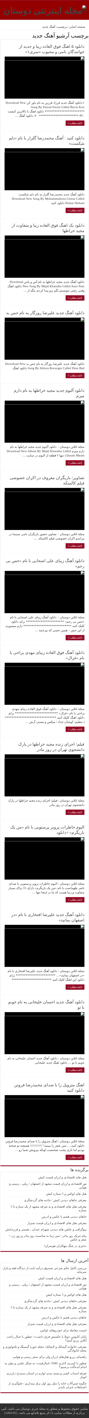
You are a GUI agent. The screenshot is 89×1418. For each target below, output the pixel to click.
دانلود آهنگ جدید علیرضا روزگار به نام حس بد (45, 312)
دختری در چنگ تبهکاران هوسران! (65, 1246)
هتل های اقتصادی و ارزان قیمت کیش (62, 1177)
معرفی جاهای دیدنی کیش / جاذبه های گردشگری (55, 1200)
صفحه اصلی (77, 26)
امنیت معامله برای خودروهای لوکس (63, 1330)
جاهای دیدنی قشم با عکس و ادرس (64, 1216)
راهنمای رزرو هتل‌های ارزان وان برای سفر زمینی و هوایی (50, 1356)
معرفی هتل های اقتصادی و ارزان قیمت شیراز (57, 1223)
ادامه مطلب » (75, 123)
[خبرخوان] (1, 35)
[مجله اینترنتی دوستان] (45, 10)
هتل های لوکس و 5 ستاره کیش (66, 1193)
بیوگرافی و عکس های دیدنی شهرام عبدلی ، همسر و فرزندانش (46, 1229)
